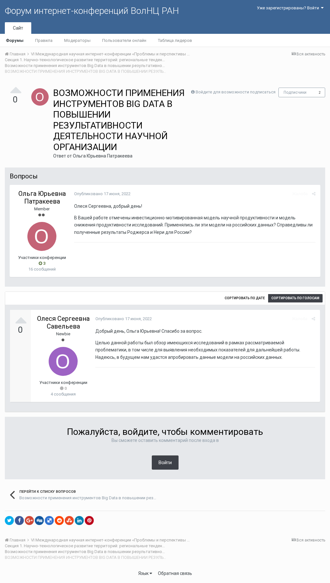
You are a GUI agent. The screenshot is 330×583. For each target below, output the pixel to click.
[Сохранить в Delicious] (49, 520)
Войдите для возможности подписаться (236, 92)
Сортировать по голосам (295, 298)
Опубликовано (102, 193)
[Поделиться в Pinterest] (89, 520)
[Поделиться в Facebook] (19, 520)
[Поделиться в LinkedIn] (79, 520)
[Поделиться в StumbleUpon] (69, 520)
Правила (44, 40)
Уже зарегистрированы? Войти (289, 7)
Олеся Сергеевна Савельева (63, 322)
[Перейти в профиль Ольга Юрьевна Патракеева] (40, 97)
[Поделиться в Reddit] (59, 520)
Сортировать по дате (245, 298)
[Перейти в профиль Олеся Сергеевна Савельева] (63, 361)
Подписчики (295, 92)
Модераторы (77, 40)
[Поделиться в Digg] (39, 520)
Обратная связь (175, 573)
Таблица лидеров (175, 40)
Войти (165, 462)
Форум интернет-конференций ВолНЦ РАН (92, 10)
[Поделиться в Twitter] (9, 520)
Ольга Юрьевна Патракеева (102, 155)
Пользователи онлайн (124, 40)
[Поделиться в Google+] (29, 520)
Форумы (15, 40)
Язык (144, 573)
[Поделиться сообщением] (313, 193)
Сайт (18, 28)
